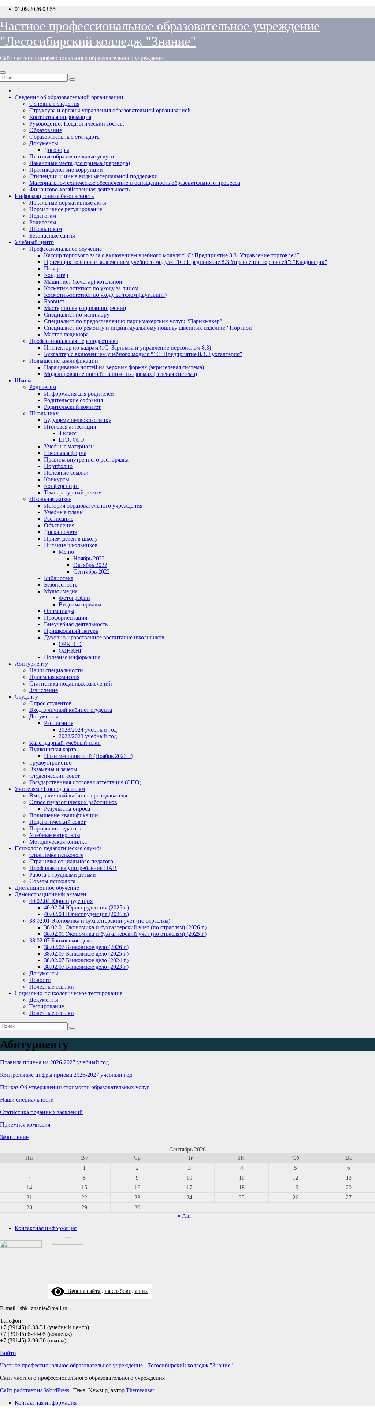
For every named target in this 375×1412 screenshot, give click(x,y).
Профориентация (65, 618)
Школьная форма (65, 453)
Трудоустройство (50, 762)
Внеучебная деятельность (76, 624)
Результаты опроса (67, 809)
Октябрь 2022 (90, 565)
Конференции (61, 486)
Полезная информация (72, 657)
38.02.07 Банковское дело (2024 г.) (86, 960)
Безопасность (60, 585)
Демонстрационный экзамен (50, 894)
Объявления (59, 525)
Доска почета (60, 532)
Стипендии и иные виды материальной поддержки (93, 176)
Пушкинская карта (52, 749)
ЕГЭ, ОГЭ (71, 440)
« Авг (185, 1216)
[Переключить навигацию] (3, 72)
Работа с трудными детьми (62, 874)
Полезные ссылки (66, 473)
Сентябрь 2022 (91, 571)
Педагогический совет (57, 822)
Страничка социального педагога (71, 861)
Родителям (42, 222)
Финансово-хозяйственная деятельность (79, 189)
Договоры (56, 150)
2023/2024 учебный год (88, 729)
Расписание (58, 519)
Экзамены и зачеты (53, 769)
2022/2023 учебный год (88, 736)
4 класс (68, 433)
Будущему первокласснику (77, 420)
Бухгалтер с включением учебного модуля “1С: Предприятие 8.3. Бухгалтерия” (143, 354)
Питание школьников (71, 545)
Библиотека (58, 578)
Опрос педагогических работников (73, 802)
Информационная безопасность (54, 196)
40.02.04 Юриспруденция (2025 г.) (86, 907)
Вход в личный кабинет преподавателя (78, 795)
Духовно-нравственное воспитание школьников (104, 637)
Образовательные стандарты (65, 137)
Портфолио (58, 466)
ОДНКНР (71, 650)
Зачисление (43, 690)
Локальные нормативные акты (67, 202)
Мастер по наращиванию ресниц (85, 308)
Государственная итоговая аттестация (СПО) (85, 782)
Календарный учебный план (65, 743)
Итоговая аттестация (70, 426)
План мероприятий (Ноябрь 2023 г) (88, 756)
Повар (52, 268)
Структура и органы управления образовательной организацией (110, 110)
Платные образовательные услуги (71, 156)
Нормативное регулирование (65, 209)
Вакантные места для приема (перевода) (79, 163)
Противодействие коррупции (66, 170)
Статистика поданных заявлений (70, 683)
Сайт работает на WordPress (35, 1390)
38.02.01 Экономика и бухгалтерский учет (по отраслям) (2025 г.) (125, 934)
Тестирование (46, 1006)
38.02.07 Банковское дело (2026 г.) (86, 947)
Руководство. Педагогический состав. (76, 123)
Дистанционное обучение (47, 888)
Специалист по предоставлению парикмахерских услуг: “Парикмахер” (133, 321)
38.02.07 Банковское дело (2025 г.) (86, 953)
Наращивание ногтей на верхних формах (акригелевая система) (124, 367)
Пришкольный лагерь (71, 631)
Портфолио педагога (55, 828)
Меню (66, 552)
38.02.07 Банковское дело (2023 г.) (86, 967)
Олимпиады (59, 611)
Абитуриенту (31, 664)
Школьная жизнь (50, 499)
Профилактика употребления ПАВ (73, 868)
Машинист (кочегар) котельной (83, 282)
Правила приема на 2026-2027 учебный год (54, 1062)
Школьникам (45, 229)
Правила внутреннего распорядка (86, 459)
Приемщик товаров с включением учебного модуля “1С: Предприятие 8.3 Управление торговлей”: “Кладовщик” (185, 262)
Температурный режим (73, 492)
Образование (45, 130)
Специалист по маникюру (76, 314)
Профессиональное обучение (65, 249)
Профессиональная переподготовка (73, 341)
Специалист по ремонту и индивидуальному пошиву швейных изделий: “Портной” (149, 328)
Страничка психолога (56, 855)
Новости (40, 980)
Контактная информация (60, 117)
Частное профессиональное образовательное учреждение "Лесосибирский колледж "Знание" (116, 1365)
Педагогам (42, 216)
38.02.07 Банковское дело (60, 940)
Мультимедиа (61, 591)
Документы (43, 143)
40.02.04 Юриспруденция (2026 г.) (86, 914)
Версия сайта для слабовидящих (106, 1291)
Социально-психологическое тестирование (68, 993)
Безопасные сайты (52, 235)
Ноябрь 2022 (89, 558)
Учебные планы (64, 512)
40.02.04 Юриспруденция (61, 901)
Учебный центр (34, 242)
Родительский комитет (72, 407)
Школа (23, 380)
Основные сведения (54, 104)
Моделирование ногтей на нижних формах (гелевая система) (120, 374)
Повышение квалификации (63, 361)
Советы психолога (52, 881)
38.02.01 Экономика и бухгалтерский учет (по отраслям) (99, 921)
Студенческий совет (54, 776)
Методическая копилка (58, 841)
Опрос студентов (50, 703)
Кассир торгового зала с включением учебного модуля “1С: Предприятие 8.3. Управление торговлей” (171, 255)
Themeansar (140, 1390)
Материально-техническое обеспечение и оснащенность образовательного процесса (134, 183)
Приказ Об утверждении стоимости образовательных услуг (74, 1087)
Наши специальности (56, 670)
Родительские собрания (73, 400)
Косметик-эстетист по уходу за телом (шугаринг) (105, 295)
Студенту (26, 697)
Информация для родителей (79, 394)
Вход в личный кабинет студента (70, 710)
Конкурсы (56, 479)
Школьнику (44, 413)
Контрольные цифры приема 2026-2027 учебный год (66, 1075)
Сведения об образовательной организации (69, 97)
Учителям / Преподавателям (50, 789)
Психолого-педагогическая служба (58, 848)
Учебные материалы (69, 446)
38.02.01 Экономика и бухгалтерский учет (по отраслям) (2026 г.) (125, 927)
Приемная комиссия (54, 677)
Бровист (54, 301)
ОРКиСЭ (70, 644)
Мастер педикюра (66, 334)
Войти (8, 1353)
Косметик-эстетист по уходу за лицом (91, 288)
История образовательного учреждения (93, 506)
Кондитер (56, 275)
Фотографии (74, 598)
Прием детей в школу (71, 538)
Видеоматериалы (80, 604)
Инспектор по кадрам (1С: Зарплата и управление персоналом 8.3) (127, 347)
